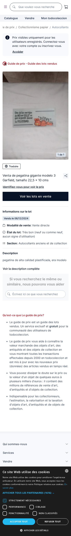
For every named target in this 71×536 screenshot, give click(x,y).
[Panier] (66, 7)
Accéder (17, 51)
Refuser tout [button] (53, 521)
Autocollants (60, 27)
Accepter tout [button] (19, 521)
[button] (35, 493)
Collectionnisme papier (33, 27)
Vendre (29, 18)
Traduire (13, 166)
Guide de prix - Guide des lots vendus (32, 63)
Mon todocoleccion (54, 18)
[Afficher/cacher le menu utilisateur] (5, 7)
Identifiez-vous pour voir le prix (23, 187)
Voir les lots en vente (35, 196)
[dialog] (35, 501)
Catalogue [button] (11, 18)
